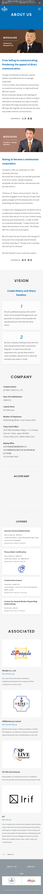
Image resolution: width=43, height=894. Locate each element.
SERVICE (31, 866)
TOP (3, 854)
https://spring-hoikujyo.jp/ (9, 724)
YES (39, 2)
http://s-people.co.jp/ (8, 674)
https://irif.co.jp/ (6, 820)
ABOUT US (12, 866)
